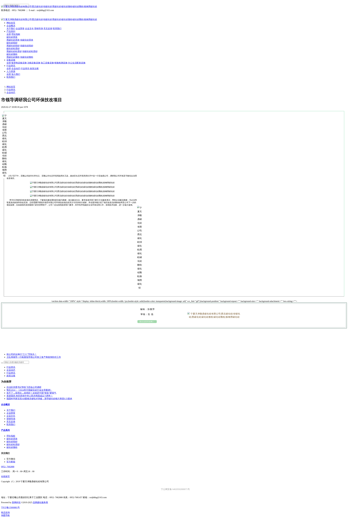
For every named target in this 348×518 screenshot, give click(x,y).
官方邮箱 (11, 462)
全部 (9, 34)
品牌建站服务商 (40, 502)
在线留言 (5, 476)
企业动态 (11, 92)
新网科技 (16, 502)
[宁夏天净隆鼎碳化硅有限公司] (174, 6)
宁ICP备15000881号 (10, 507)
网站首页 (11, 23)
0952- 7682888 (7, 466)
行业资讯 (11, 89)
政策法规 (11, 376)
